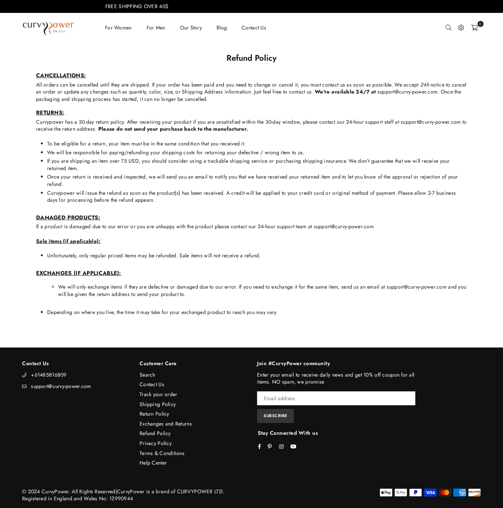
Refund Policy (155, 433)
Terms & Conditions (162, 453)
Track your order (158, 394)
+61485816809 (48, 374)
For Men (156, 27)
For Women (118, 27)
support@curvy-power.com (61, 386)
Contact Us (152, 384)
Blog (222, 27)
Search (147, 374)
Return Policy (154, 413)
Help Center (153, 462)
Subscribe (275, 416)
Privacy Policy (156, 443)
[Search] (448, 27)
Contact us (254, 27)
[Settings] (461, 27)
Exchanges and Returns (166, 423)
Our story (191, 27)
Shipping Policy (158, 404)
